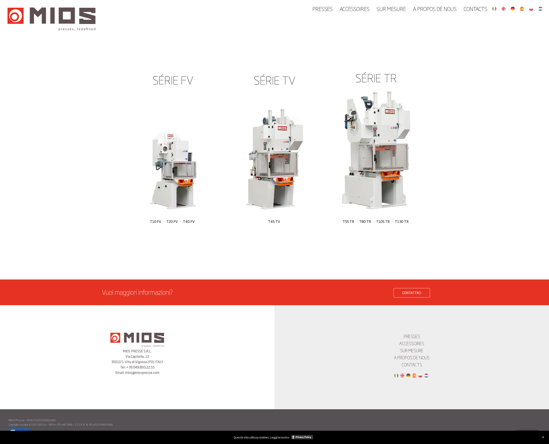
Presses (322, 8)
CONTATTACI (411, 292)
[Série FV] (173, 170)
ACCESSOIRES (355, 8)
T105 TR (383, 221)
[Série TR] (376, 150)
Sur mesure (391, 8)
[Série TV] (274, 159)
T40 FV (189, 221)
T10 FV (155, 221)
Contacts (475, 8)
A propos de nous (435, 8)
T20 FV (172, 221)
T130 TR (402, 221)
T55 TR (348, 221)
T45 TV (274, 221)
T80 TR (365, 221)
